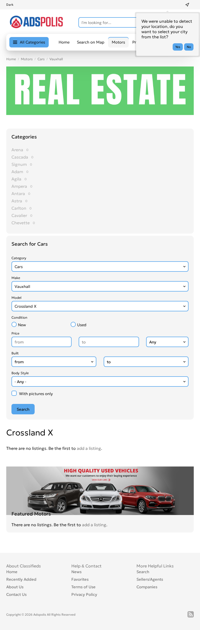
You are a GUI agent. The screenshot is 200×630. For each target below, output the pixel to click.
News (76, 571)
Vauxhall (56, 59)
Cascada (19, 157)
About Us (14, 586)
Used (81, 324)
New (22, 324)
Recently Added (21, 579)
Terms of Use (83, 586)
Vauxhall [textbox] (22, 286)
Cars (41, 59)
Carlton (18, 208)
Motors (27, 59)
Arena (17, 149)
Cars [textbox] (19, 266)
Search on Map (90, 42)
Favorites (80, 579)
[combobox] (100, 266)
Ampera (19, 186)
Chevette (20, 222)
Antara (18, 193)
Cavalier (19, 215)
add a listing (89, 448)
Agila (16, 178)
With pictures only (36, 393)
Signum (19, 164)
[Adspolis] (36, 26)
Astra (16, 200)
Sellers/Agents (149, 579)
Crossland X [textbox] (25, 306)
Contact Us (16, 594)
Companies (146, 586)
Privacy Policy (84, 594)
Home (64, 42)
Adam (17, 171)
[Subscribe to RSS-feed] (191, 614)
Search (142, 571)
